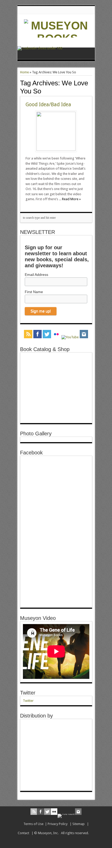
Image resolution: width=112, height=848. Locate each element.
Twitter (27, 693)
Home (24, 72)
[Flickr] (56, 334)
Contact (23, 833)
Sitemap (78, 824)
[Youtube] (70, 337)
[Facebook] (37, 334)
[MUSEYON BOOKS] (57, 38)
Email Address (36, 274)
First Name (34, 292)
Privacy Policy (57, 824)
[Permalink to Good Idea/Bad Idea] (56, 150)
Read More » (71, 199)
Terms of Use (33, 824)
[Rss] (28, 334)
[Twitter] (47, 334)
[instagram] (84, 334)
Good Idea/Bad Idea (48, 105)
